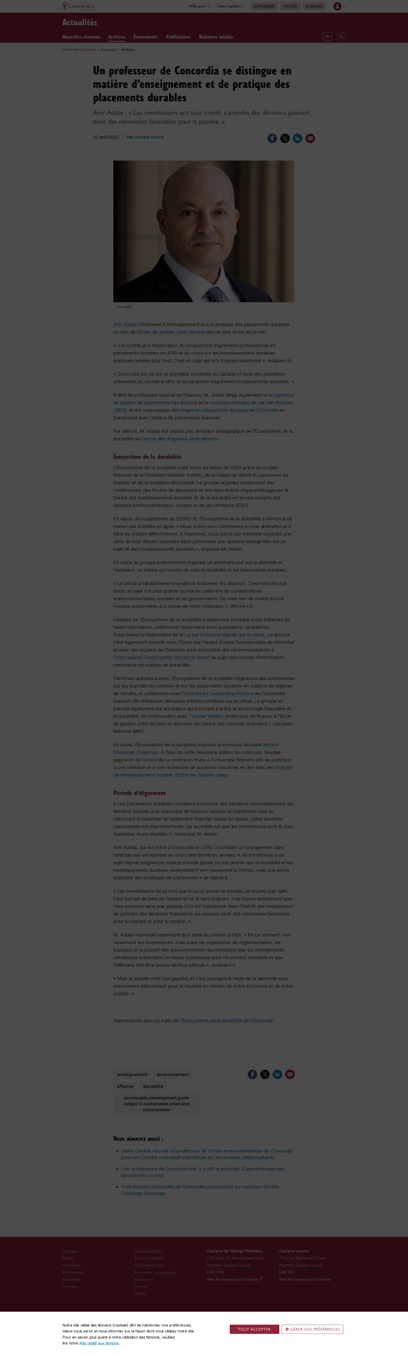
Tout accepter (254, 1329)
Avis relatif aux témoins (99, 1343)
